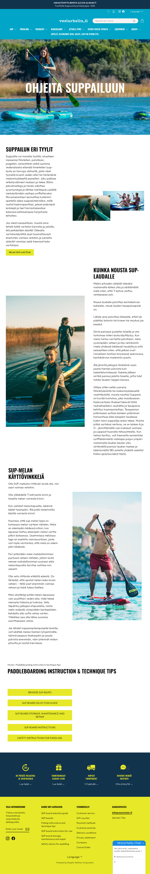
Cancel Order (84, 847)
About (134, 29)
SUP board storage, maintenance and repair (39, 715)
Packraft (40, 29)
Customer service (86, 813)
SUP (12, 29)
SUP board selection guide (40, 702)
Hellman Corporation (84, 862)
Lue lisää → (25, 784)
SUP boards (47, 818)
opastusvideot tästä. (114, 454)
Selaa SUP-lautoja (20, 252)
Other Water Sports (98, 29)
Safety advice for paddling (55, 844)
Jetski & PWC (75, 29)
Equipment (120, 29)
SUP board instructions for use (56, 831)
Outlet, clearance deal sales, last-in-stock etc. (75, 34)
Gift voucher (83, 818)
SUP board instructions (40, 727)
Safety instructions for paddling (39, 737)
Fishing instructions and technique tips (53, 824)
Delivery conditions (86, 832)
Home (11, 664)
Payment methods (86, 822)
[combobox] (112, 21)
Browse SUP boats (39, 692)
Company (82, 842)
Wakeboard (57, 29)
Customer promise (86, 827)
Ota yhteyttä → (124, 784)
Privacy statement (86, 837)
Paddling (24, 29)
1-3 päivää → (91, 784)
